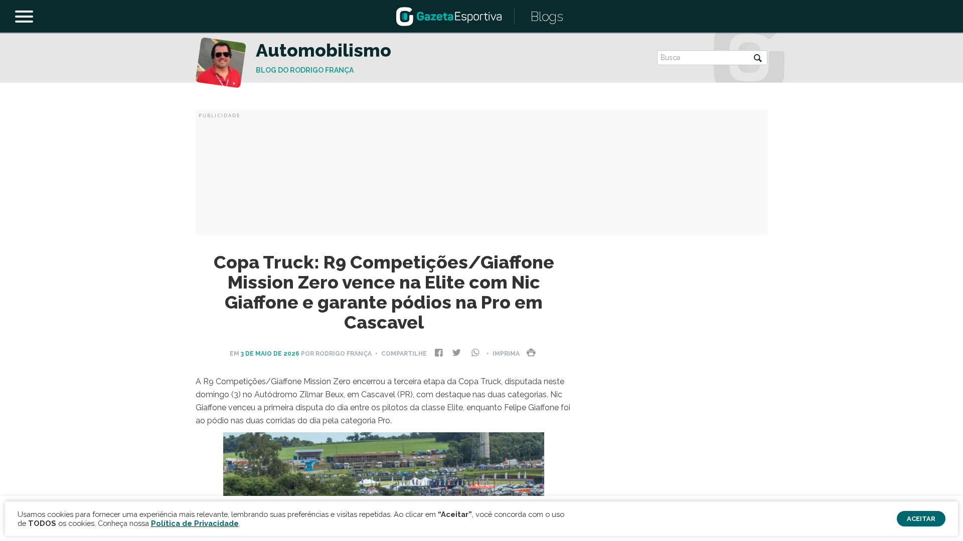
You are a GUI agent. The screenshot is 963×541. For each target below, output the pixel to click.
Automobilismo (323, 50)
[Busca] (758, 59)
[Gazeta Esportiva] (449, 16)
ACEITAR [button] (921, 518)
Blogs (547, 16)
